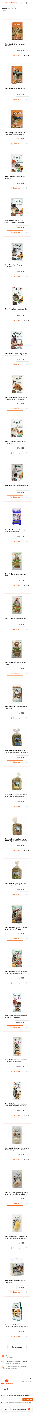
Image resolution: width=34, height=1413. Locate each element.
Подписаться (28, 1399)
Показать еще (17, 1347)
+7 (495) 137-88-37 (24, 5)
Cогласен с (17, 1402)
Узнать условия (11, 1368)
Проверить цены (11, 1358)
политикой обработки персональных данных (20, 1402)
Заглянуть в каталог (13, 1363)
